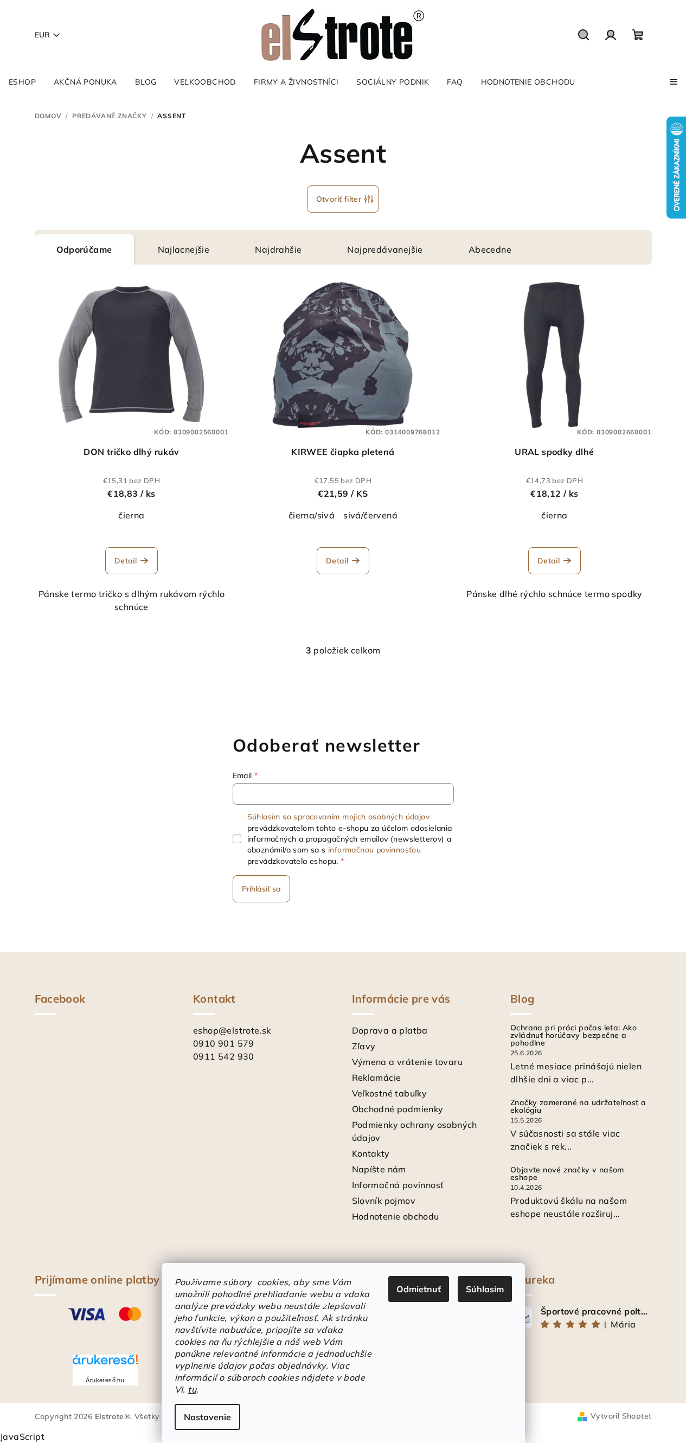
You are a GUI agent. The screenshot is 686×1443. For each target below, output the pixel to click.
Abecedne (490, 249)
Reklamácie (376, 1077)
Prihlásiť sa (261, 889)
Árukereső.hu (105, 1380)
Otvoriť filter (339, 199)
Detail (125, 561)
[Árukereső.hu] (105, 1364)
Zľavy (364, 1046)
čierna (131, 515)
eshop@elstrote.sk (232, 1030)
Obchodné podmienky (398, 1109)
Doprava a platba (390, 1030)
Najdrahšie (278, 249)
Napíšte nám (379, 1169)
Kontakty (371, 1153)
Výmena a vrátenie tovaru (407, 1061)
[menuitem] (22, 81)
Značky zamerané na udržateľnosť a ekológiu (578, 1106)
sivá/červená (370, 515)
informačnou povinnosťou (374, 850)
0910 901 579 (223, 1043)
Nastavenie (207, 1417)
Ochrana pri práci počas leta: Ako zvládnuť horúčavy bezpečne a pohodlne (573, 1035)
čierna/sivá (311, 515)
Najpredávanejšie (384, 249)
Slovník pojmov (384, 1200)
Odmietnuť (418, 1289)
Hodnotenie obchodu (395, 1216)
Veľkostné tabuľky (389, 1093)
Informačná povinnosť (398, 1184)
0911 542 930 (223, 1056)
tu (192, 1389)
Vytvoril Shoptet (621, 1416)
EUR (42, 35)
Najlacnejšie (184, 249)
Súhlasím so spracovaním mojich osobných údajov (338, 817)
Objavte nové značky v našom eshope (567, 1173)
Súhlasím (485, 1289)
